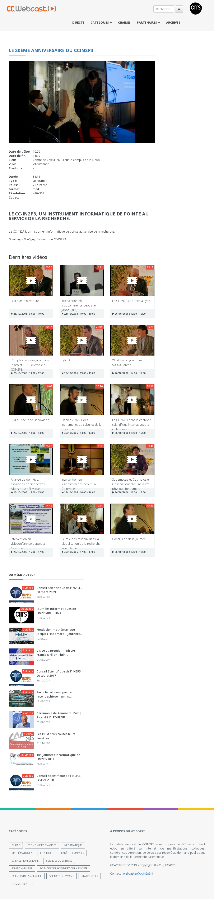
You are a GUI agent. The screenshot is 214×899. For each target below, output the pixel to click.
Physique (46, 853)
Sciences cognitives (59, 860)
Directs (78, 22)
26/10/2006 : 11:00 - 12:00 (28, 373)
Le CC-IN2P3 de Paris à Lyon (131, 301)
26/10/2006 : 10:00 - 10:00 (79, 313)
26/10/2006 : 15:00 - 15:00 (130, 433)
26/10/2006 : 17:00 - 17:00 (79, 552)
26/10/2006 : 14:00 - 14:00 (130, 373)
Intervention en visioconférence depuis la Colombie (79, 481)
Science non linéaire (25, 860)
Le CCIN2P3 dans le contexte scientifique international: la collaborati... (131, 422)
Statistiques (90, 876)
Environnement (22, 868)
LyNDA (66, 360)
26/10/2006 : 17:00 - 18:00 (130, 552)
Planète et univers (72, 853)
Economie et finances (42, 845)
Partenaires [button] (147, 22)
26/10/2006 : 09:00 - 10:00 (28, 313)
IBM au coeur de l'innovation (30, 420)
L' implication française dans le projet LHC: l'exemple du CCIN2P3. (30, 362)
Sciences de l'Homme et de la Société (63, 868)
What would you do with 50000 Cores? (128, 362)
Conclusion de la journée (129, 539)
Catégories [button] (100, 22)
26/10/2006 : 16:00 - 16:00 (79, 492)
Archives (173, 22)
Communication (22, 884)
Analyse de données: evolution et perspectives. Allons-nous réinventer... (28, 481)
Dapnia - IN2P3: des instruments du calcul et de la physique (82, 422)
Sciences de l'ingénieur (27, 876)
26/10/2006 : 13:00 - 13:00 (79, 373)
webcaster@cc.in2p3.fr (138, 873)
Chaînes (124, 22)
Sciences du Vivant (61, 876)
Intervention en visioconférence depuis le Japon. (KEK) (79, 303)
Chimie (16, 845)
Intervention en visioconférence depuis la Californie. (28, 541)
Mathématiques (22, 853)
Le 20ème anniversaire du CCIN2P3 (51, 50)
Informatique (73, 845)
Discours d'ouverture (25, 301)
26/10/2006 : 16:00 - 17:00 (28, 552)
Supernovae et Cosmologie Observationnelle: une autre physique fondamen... (130, 481)
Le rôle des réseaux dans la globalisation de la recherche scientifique (81, 541)
